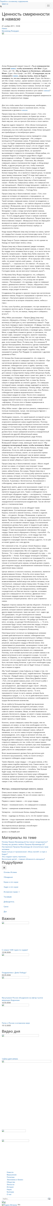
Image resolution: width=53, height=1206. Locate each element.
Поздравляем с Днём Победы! (14, 972)
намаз (13, 68)
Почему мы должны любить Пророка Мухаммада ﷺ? (23, 844)
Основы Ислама (10, 872)
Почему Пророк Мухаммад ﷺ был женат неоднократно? (25, 842)
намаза (47, 90)
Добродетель (9, 901)
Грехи (6, 906)
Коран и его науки (11, 882)
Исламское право (11, 892)
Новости (10, 1172)
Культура (10, 1192)
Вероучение (12, 1174)
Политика (10, 1177)
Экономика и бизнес (15, 1179)
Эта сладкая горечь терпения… (14, 856)
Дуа (5, 911)
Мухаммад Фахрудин (10, 31)
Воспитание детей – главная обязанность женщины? (23, 859)
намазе (24, 110)
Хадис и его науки (11, 887)
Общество (11, 1182)
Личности (10, 1184)
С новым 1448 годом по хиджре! (15, 950)
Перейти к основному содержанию (14, 1)
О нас (9, 1194)
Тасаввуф (8, 896)
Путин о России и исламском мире (16, 1023)
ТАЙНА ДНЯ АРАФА (10, 1059)
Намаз (4, 28)
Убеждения (8, 877)
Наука (9, 1189)
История (10, 1187)
